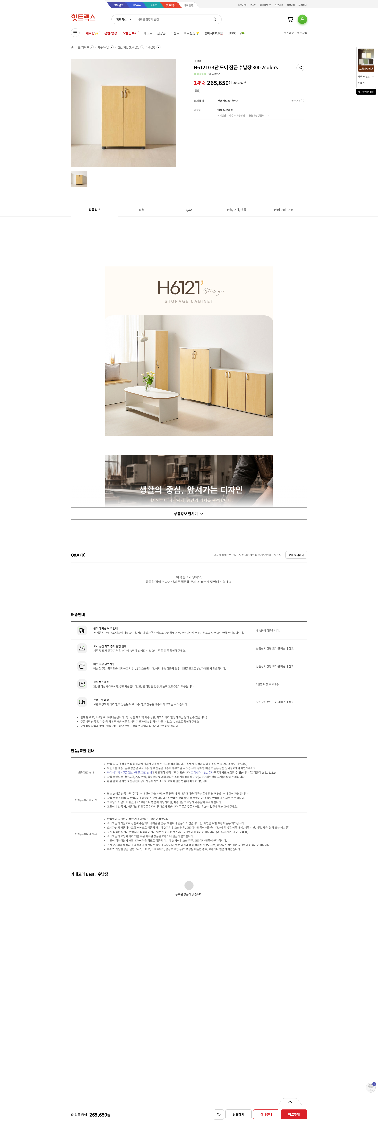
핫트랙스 (121, 19)
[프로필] (302, 19)
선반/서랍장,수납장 (129, 47)
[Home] (72, 47)
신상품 (161, 33)
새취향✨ (92, 33)
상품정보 (94, 209)
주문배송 (279, 4)
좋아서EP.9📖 (214, 33)
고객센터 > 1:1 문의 (202, 772)
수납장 (152, 47)
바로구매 (294, 1114)
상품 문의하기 (296, 555)
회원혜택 (264, 4)
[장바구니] (290, 19)
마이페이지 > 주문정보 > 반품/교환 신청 (129, 772)
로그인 (253, 4)
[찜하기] (219, 1114)
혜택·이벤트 (364, 76)
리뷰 (142, 209)
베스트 (148, 33)
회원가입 (242, 4)
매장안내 (291, 4)
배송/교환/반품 (236, 209)
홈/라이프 (83, 47)
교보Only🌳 (236, 33)
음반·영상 (110, 33)
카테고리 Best (283, 209)
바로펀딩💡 (191, 33)
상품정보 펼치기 (186, 513)
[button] (300, 67)
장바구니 (266, 1114)
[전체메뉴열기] (75, 32)
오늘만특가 (130, 33)
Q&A (189, 209)
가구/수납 (103, 47)
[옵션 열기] (289, 1101)
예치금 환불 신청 (366, 91)
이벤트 (174, 33)
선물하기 (238, 1114)
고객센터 (302, 4)
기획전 (361, 83)
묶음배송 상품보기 (257, 115)
